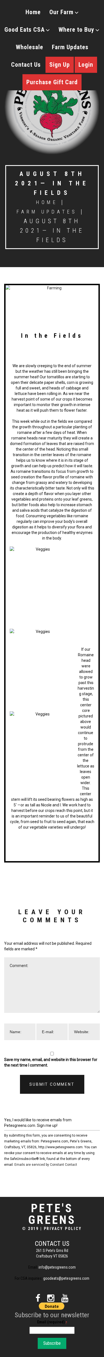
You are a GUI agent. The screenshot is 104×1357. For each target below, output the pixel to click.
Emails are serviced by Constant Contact (45, 1165)
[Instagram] (50, 1298)
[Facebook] (37, 1298)
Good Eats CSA (24, 29)
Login (85, 64)
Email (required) (52, 1322)
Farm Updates (70, 47)
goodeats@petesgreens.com (66, 1278)
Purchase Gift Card (52, 82)
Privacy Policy (63, 1228)
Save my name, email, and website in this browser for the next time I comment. (50, 1062)
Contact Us (26, 64)
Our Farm (61, 12)
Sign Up (59, 64)
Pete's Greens (52, 1214)
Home (33, 12)
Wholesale (29, 47)
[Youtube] (65, 1298)
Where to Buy (76, 29)
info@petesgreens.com (57, 1267)
